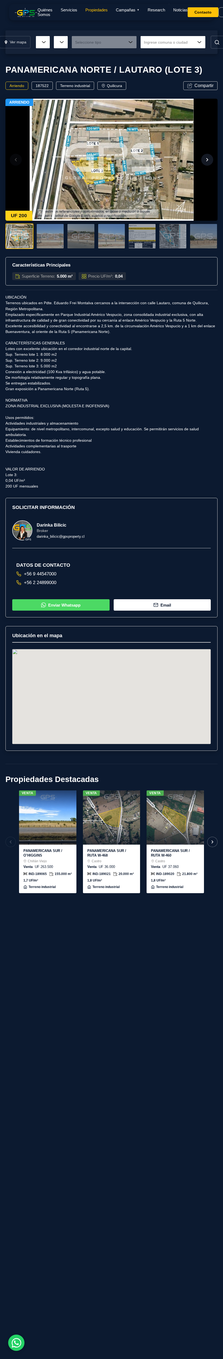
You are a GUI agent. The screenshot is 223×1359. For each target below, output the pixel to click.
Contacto (203, 12)
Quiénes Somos (45, 12)
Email (165, 605)
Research (156, 10)
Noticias (180, 10)
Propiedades (96, 10)
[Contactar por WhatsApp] (16, 1343)
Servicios (69, 10)
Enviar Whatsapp (64, 605)
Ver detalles (47, 818)
